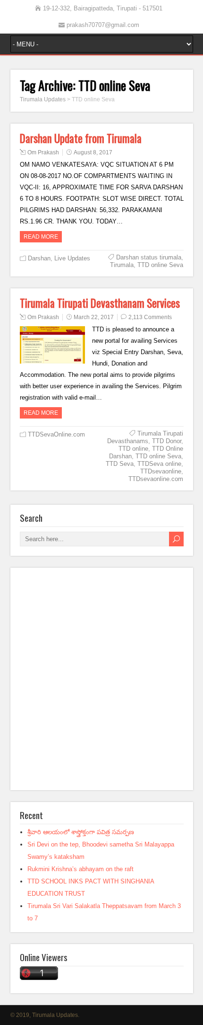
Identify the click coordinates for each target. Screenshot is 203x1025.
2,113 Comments (150, 317)
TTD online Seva (160, 264)
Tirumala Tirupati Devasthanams (145, 437)
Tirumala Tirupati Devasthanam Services (100, 303)
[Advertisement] (101, 679)
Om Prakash (43, 152)
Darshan (39, 258)
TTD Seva (120, 463)
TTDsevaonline (160, 471)
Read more (41, 236)
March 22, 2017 (94, 317)
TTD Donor (166, 441)
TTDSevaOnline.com (56, 434)
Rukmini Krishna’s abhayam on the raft (80, 869)
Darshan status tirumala (148, 257)
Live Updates (72, 258)
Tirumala (122, 264)
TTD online (133, 448)
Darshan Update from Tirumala (81, 138)
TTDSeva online (159, 463)
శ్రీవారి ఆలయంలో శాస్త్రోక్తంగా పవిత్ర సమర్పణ (80, 832)
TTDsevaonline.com (155, 478)
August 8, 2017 (93, 152)
